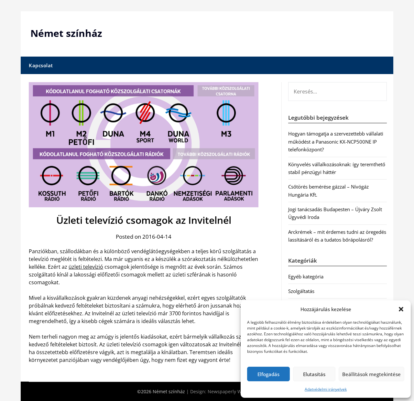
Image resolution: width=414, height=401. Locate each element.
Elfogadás (268, 374)
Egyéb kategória (305, 276)
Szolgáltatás (301, 291)
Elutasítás (314, 374)
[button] (401, 309)
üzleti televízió (86, 266)
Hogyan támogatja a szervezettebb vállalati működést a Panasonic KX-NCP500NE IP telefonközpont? (335, 141)
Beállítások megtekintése (371, 374)
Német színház (66, 33)
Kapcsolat (41, 65)
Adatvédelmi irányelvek (326, 389)
